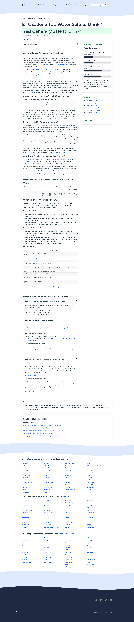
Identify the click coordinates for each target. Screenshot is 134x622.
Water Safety (42, 5)
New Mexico (90, 555)
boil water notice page (62, 64)
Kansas (24, 547)
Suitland (67, 480)
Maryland (66, 496)
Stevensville (47, 470)
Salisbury (90, 500)
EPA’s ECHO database (39, 70)
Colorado (46, 540)
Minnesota (90, 550)
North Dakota (69, 557)
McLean (45, 492)
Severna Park (69, 463)
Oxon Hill (90, 485)
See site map (17, 611)
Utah (23, 564)
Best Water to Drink (92, 100)
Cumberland (47, 510)
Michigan (68, 550)
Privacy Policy (39, 600)
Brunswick (25, 529)
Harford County (92, 480)
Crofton (24, 468)
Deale (45, 475)
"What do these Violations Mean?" (67, 105)
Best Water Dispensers (93, 112)
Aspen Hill (46, 480)
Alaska (45, 538)
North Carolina (47, 557)
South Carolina (26, 562)
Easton (89, 489)
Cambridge (46, 522)
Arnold (24, 465)
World (77, 5)
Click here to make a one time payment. (43, 353)
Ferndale (46, 463)
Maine (89, 547)
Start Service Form (30, 375)
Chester (24, 473)
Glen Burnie (25, 463)
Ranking (53, 5)
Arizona (67, 538)
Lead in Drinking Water (93, 103)
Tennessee (68, 562)
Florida (45, 543)
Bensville (90, 522)
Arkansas (89, 538)
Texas (88, 562)
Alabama (24, 538)
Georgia (67, 543)
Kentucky (46, 547)
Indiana (67, 545)
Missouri (45, 552)
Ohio (88, 557)
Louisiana (68, 547)
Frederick (68, 500)
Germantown (47, 503)
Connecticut (69, 540)
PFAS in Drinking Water (93, 105)
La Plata (67, 527)
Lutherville (90, 470)
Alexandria (46, 489)
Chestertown (69, 475)
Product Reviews (65, 5)
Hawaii (89, 543)
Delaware (90, 540)
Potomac (24, 489)
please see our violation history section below (52, 74)
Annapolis (46, 468)
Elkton (89, 520)
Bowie (67, 468)
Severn (89, 463)
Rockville (46, 485)
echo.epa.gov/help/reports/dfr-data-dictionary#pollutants (40, 436)
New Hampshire (48, 555)
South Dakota (47, 562)
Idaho (23, 545)
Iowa (88, 545)
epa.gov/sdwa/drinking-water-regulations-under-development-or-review (45, 428)
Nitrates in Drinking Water (94, 108)
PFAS (73, 92)
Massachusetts (47, 550)
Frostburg (46, 529)
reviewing (33, 90)
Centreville (25, 477)
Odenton (46, 465)
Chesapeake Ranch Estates (51, 527)
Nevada (24, 555)
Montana (68, 552)
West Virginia (26, 567)
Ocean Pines (25, 524)
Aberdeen (25, 485)
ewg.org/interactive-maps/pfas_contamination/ (37, 433)
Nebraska (90, 552)
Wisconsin (46, 567)
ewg (64, 169)
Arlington (25, 487)
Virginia (67, 564)
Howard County (92, 473)
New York (25, 557)
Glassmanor (69, 485)
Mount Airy (90, 487)
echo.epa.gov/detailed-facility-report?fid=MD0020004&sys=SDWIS (43, 425)
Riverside (90, 477)
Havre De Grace (70, 489)
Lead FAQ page (60, 152)
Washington (90, 482)
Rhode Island (91, 559)
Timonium (68, 473)
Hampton (68, 470)
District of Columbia (28, 543)
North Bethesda (48, 482)
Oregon (45, 559)
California (24, 522)
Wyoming (68, 567)
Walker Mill (90, 475)
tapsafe (30, 5)
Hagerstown (47, 500)
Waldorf (89, 503)
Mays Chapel (47, 473)
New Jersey (68, 555)
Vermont (46, 564)
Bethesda (68, 482)
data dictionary (54, 287)
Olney (67, 477)
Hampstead (68, 487)
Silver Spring (47, 477)
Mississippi (25, 552)
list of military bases (29, 161)
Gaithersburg (47, 487)
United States (67, 534)
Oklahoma (25, 559)
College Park (26, 475)
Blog (84, 5)
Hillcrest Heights (27, 482)
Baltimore (68, 465)
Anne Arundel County (94, 465)
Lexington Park (70, 524)
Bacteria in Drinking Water (94, 110)
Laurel (89, 468)
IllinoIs (45, 545)
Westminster (26, 492)
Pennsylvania (69, 559)
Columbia (25, 470)
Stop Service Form (30, 391)
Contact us (26, 600)
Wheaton (25, 480)
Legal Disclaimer (54, 600)
